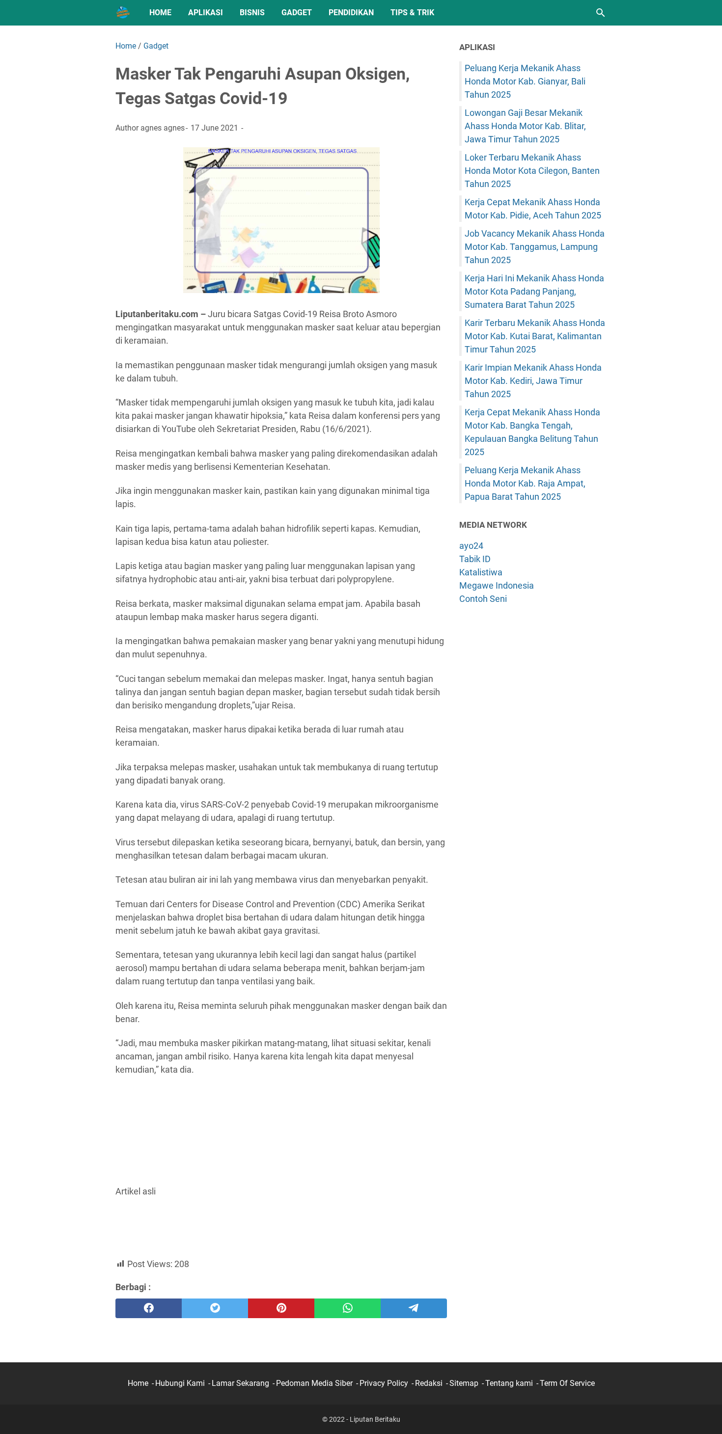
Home (160, 12)
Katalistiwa (480, 572)
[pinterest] (281, 1308)
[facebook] (148, 1308)
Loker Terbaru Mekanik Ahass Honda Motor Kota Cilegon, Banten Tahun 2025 (532, 170)
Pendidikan (351, 12)
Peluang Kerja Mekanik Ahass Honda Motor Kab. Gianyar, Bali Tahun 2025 (525, 81)
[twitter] (215, 1308)
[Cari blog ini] (601, 13)
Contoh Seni (483, 599)
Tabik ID (475, 559)
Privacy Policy (384, 1383)
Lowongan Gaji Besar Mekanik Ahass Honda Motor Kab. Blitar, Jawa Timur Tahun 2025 (525, 126)
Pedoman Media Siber (314, 1383)
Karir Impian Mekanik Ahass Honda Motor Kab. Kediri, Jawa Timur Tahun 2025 (533, 380)
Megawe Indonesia (496, 585)
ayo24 (471, 546)
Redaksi (429, 1383)
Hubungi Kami (180, 1383)
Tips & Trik (412, 12)
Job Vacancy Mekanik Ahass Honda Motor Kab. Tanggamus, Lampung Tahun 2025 (535, 246)
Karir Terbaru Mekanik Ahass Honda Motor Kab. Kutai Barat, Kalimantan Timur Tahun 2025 (535, 336)
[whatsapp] (347, 1308)
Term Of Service (567, 1383)
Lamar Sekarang (240, 1383)
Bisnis (252, 12)
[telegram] (414, 1308)
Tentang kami (509, 1383)
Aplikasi (205, 12)
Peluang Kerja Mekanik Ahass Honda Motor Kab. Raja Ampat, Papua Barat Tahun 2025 (525, 483)
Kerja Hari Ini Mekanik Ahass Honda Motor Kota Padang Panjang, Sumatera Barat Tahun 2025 (534, 291)
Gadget (296, 12)
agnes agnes (162, 128)
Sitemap (463, 1383)
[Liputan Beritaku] (123, 13)
